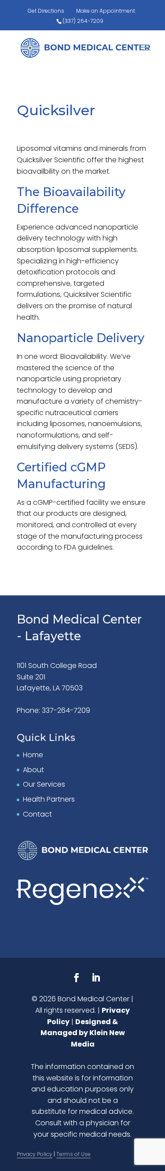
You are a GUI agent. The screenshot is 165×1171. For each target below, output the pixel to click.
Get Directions (46, 11)
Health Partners (49, 799)
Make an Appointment (105, 11)
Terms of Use (73, 1154)
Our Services (44, 784)
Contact (37, 814)
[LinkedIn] (96, 979)
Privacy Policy (34, 1154)
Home (33, 755)
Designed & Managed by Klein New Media (82, 1033)
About (33, 770)
